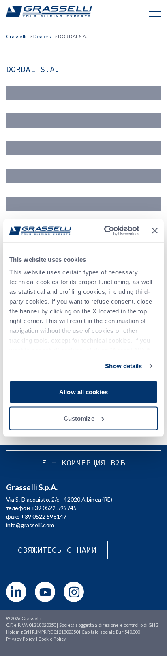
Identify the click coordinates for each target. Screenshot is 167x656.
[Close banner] (155, 230)
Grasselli (49, 11)
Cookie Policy (52, 638)
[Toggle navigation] (155, 11)
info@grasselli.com (30, 524)
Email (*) (16, 136)
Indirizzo (16, 192)
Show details (123, 366)
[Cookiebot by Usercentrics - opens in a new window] (105, 231)
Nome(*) (16, 81)
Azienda (16, 164)
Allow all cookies (83, 391)
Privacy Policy (20, 638)
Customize (79, 418)
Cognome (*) (22, 109)
